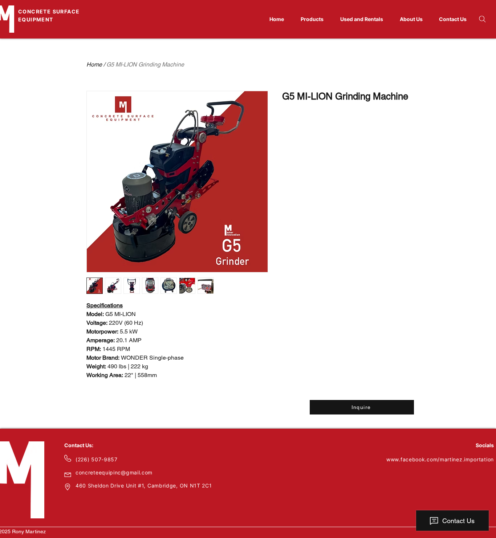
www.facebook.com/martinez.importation (440, 459)
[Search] (482, 19)
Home (94, 64)
